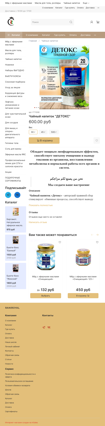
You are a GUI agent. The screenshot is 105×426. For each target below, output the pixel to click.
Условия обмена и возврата (17, 385)
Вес (30, 127)
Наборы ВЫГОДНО (14, 70)
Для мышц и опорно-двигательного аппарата (12, 133)
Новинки (9, 64)
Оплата (80, 8)
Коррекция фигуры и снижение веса (14, 94)
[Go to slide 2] (36, 107)
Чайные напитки (72, 3)
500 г (53, 132)
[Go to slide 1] (34, 107)
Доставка (90, 8)
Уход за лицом (12, 87)
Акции (8, 172)
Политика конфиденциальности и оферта (20, 375)
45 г (43, 132)
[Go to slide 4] (40, 107)
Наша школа (10, 342)
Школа (8, 390)
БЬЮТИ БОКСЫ (13, 76)
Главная (33, 40)
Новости (9, 364)
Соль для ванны (13, 148)
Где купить (70, 8)
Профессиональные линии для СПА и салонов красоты (15, 163)
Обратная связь (12, 355)
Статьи (8, 359)
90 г (33, 132)
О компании (47, 8)
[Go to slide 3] (38, 107)
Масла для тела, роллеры (48, 3)
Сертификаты (11, 411)
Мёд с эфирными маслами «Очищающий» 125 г (83, 277)
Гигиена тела (11, 143)
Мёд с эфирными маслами (18, 3)
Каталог (59, 8)
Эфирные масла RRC (15, 154)
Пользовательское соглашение (19, 381)
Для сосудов (11, 122)
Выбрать (45, 295)
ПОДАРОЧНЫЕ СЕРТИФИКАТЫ (13, 179)
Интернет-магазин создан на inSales (21, 422)
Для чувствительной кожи (15, 115)
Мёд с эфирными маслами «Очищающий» (45, 277)
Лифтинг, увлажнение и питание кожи (12, 105)
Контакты (9, 351)
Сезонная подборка (15, 81)
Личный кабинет (12, 346)
